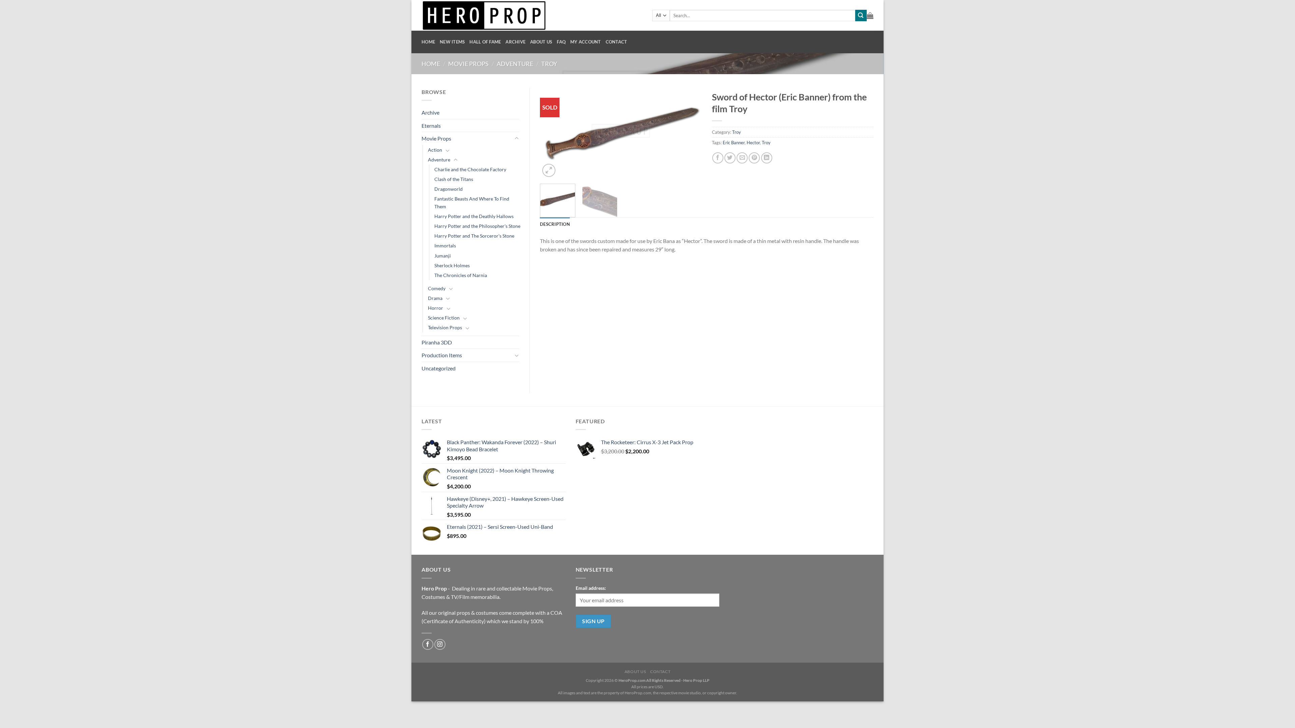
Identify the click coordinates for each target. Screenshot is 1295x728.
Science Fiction (444, 318)
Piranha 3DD (437, 342)
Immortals (445, 245)
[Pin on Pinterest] (754, 157)
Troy (549, 63)
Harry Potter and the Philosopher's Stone (477, 226)
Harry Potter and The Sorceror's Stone (474, 236)
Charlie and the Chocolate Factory (470, 169)
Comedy (436, 288)
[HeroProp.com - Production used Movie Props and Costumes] (532, 15)
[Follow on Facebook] (427, 644)
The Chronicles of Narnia (460, 275)
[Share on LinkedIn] (766, 157)
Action (435, 150)
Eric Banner (734, 142)
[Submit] (861, 15)
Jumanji (442, 256)
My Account (585, 41)
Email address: (591, 588)
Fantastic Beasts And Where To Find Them (471, 202)
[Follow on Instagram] (439, 644)
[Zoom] (548, 170)
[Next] (690, 133)
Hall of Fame (485, 41)
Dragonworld (448, 189)
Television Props (445, 327)
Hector (753, 142)
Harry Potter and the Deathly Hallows (474, 216)
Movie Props (468, 63)
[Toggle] (516, 138)
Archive (515, 41)
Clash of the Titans (453, 179)
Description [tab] (555, 224)
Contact (616, 41)
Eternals (431, 125)
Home (428, 41)
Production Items (442, 355)
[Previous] (552, 133)
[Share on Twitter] (730, 157)
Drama (435, 298)
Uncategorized (439, 368)
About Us (541, 41)
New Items (452, 41)
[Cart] (870, 15)
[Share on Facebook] (717, 157)
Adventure (515, 63)
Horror (435, 308)
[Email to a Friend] (742, 157)
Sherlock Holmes (452, 265)
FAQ (561, 41)
